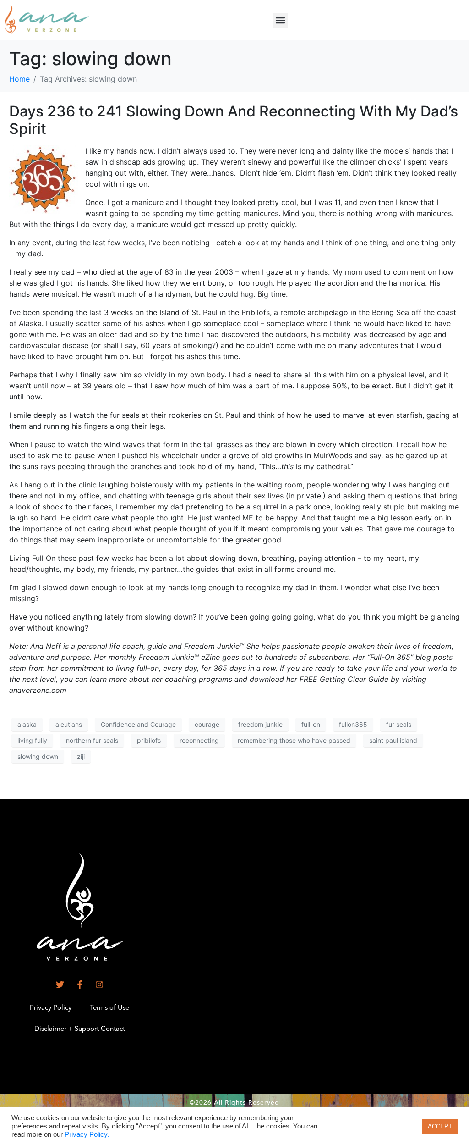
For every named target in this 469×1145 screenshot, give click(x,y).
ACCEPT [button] (440, 1126)
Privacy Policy (50, 1008)
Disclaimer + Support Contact (79, 1029)
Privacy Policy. (87, 1134)
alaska (27, 724)
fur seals (398, 724)
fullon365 (353, 724)
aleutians (68, 724)
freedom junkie (260, 724)
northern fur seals (92, 740)
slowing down (37, 756)
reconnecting (199, 740)
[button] (280, 20)
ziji (81, 756)
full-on (310, 724)
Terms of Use (109, 1008)
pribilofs (149, 740)
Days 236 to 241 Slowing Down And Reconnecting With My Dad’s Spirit (233, 120)
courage (207, 724)
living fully (32, 740)
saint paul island (393, 740)
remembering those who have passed (294, 740)
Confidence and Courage (138, 724)
